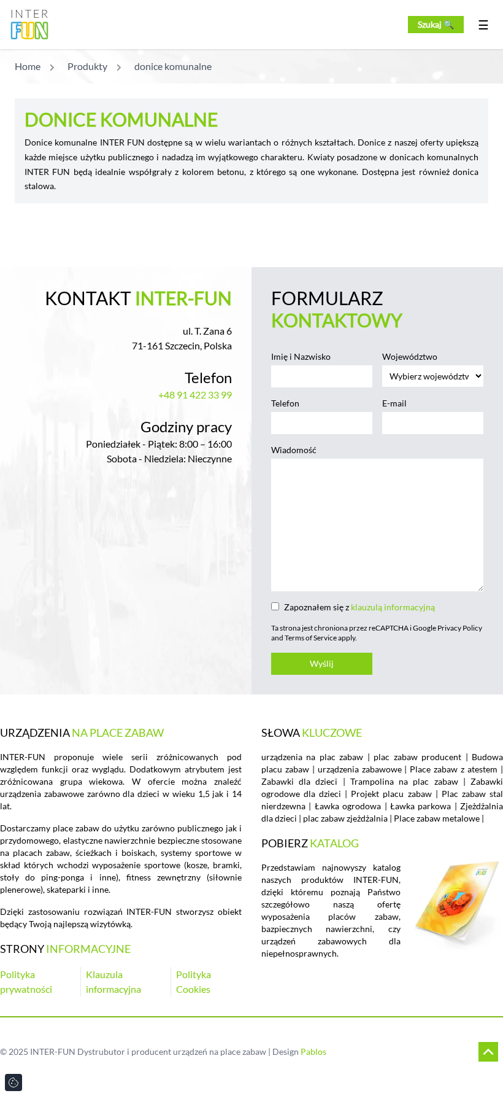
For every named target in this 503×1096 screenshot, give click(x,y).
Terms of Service (311, 637)
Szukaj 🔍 (436, 24)
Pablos (313, 1051)
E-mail (394, 403)
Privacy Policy (459, 627)
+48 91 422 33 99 (195, 394)
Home (27, 66)
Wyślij (322, 663)
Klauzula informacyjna (113, 981)
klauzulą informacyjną (393, 607)
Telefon (285, 403)
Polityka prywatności (26, 981)
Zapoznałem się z (359, 607)
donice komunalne (173, 66)
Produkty (87, 66)
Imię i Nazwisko (301, 356)
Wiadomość (294, 450)
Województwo (409, 356)
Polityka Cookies (193, 981)
